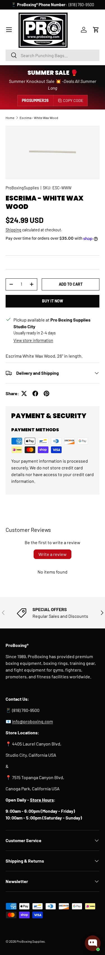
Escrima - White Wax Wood (39, 118)
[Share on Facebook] (35, 393)
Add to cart (71, 284)
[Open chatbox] (93, 943)
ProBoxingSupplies (22, 187)
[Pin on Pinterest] (46, 393)
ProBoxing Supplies (31, 941)
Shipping (13, 229)
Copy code (73, 100)
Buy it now (52, 301)
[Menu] (9, 30)
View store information (33, 340)
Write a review (52, 554)
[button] (96, 30)
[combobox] (52, 55)
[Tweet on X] (24, 393)
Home (10, 118)
